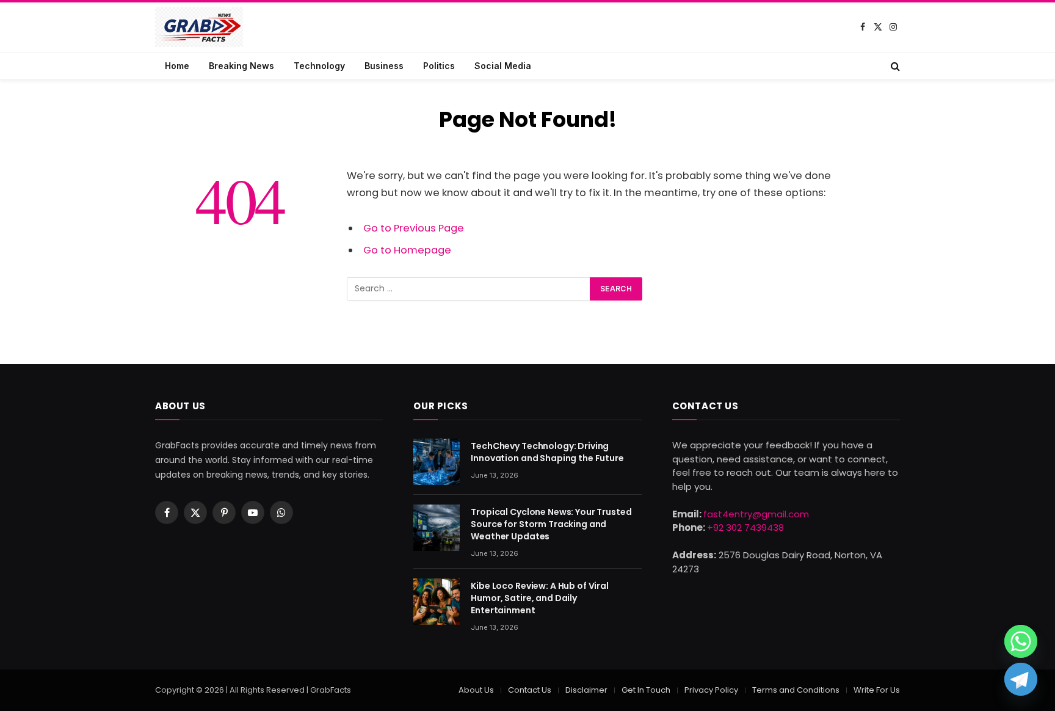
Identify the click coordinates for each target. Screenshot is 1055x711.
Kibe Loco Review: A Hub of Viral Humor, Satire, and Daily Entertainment (540, 598)
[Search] (894, 66)
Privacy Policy (711, 690)
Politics (439, 65)
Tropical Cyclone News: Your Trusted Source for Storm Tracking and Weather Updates (551, 524)
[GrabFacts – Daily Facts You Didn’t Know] (199, 27)
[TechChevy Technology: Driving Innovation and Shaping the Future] (436, 462)
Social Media (502, 65)
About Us (476, 690)
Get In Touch (646, 690)
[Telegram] (1020, 679)
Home (177, 65)
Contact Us (529, 690)
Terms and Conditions (795, 690)
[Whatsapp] (1020, 641)
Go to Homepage (407, 250)
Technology (319, 65)
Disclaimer (586, 690)
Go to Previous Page (413, 228)
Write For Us (877, 690)
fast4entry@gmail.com (756, 514)
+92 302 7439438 (745, 527)
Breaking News (241, 65)
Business (384, 65)
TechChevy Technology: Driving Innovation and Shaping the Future (547, 452)
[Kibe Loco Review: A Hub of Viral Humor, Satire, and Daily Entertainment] (436, 601)
